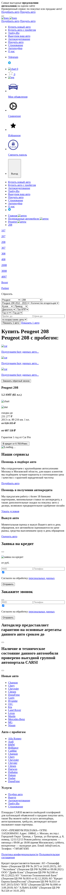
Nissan (11, 725)
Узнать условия (10, 511)
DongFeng (14, 694)
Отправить (8, 584)
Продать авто (28, 12)
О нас (11, 51)
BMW (11, 744)
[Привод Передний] (21, 306)
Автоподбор (15, 48)
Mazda (11, 716)
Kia (10, 707)
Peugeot (12, 221)
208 (10, 224)
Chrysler (12, 763)
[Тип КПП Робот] (22, 309)
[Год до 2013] (17, 312)
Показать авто (11, 323)
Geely (11, 697)
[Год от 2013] (6, 312)
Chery (11, 685)
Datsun (12, 775)
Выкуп (12, 797)
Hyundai (12, 700)
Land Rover (14, 710)
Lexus (11, 713)
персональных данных (42, 578)
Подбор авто (15, 794)
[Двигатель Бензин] (8, 309)
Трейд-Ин (13, 33)
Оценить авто (9, 536)
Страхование (15, 45)
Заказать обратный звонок (16, 381)
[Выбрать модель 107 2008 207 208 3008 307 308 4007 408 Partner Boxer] (31, 299)
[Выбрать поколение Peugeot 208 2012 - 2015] (15, 302)
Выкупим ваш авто (19, 36)
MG (10, 722)
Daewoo (12, 769)
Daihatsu (13, 772)
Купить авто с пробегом (22, 29)
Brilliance (13, 747)
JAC (10, 704)
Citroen (12, 691)
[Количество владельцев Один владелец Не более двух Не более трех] (44, 302)
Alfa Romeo (14, 738)
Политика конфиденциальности (19, 854)
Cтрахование (15, 806)
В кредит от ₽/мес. (15, 443)
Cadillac (12, 750)
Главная (13, 215)
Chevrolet (13, 688)
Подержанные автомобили (24, 218)
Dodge (11, 778)
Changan (13, 682)
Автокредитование (19, 39)
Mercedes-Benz (16, 719)
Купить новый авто (19, 26)
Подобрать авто (10, 12)
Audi (11, 741)
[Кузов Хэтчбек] (7, 306)
